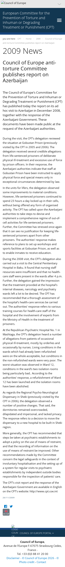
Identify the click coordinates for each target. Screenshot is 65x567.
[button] (32, 4)
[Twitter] (11, 506)
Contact (41, 562)
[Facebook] (5, 506)
